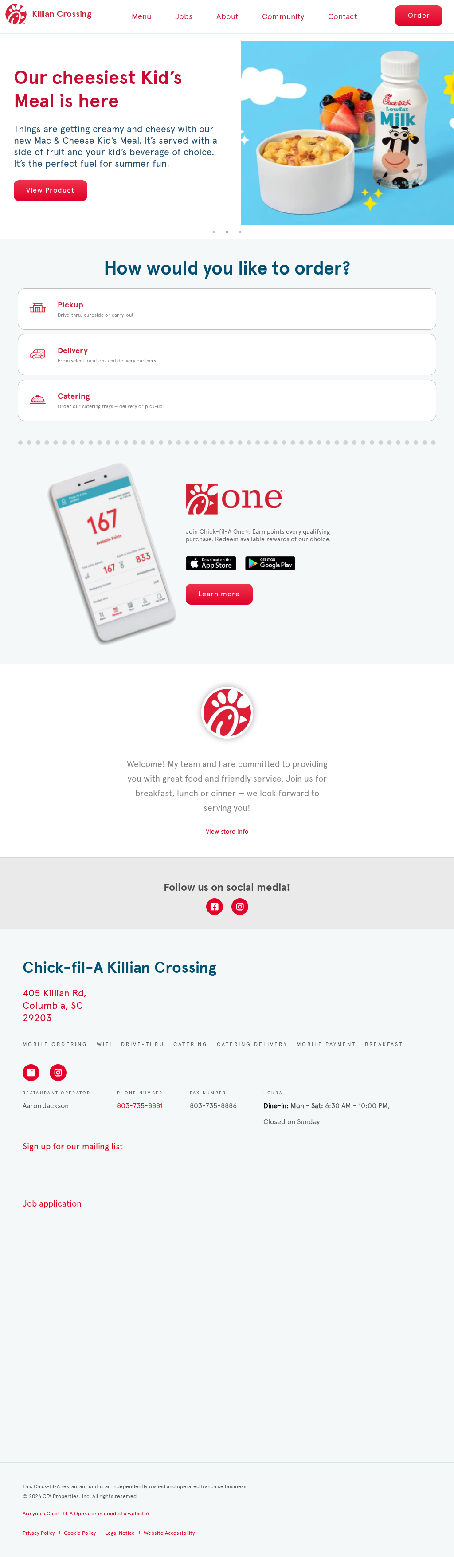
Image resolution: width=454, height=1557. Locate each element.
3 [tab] (240, 232)
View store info (227, 831)
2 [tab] (227, 232)
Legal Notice (120, 1533)
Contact (342, 16)
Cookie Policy (80, 1533)
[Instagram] (239, 906)
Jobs (183, 16)
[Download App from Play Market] (269, 563)
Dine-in (274, 1105)
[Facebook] (214, 906)
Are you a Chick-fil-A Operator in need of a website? (86, 1513)
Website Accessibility (169, 1533)
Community (283, 16)
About (227, 16)
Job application (52, 1204)
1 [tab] (213, 232)
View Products (266, 184)
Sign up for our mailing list (73, 1146)
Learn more (219, 594)
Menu (141, 16)
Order (419, 15)
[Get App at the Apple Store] (211, 563)
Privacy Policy (39, 1533)
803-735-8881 (140, 1105)
